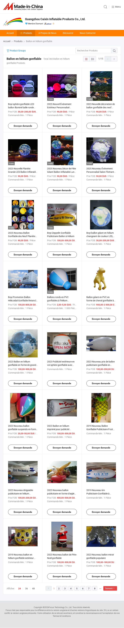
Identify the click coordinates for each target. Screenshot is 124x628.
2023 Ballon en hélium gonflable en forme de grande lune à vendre (22, 365)
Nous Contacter (88, 32)
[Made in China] (23, 6)
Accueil (10, 32)
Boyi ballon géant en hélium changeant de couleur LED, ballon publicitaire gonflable (100, 236)
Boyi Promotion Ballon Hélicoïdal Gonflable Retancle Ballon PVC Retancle (22, 300)
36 (26, 588)
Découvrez (68, 32)
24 (19, 588)
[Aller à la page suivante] (114, 58)
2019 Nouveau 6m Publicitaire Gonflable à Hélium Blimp (97, 493)
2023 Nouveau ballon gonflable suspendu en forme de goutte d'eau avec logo (22, 429)
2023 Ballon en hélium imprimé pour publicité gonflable (58, 429)
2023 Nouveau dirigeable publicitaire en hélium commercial (20, 493)
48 (33, 588)
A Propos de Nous (47, 32)
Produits (27, 32)
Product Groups (17, 50)
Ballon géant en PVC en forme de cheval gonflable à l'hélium (100, 300)
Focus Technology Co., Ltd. (60, 607)
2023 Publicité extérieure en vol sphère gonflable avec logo (61, 365)
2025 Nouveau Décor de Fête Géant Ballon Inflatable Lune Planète (61, 172)
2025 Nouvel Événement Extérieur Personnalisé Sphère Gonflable (59, 107)
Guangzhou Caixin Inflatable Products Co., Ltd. (55, 19)
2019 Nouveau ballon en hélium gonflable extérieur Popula (21, 558)
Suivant (109, 588)
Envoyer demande (23, 126)
